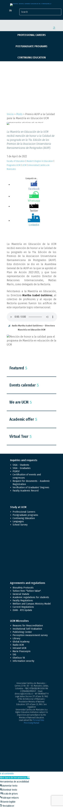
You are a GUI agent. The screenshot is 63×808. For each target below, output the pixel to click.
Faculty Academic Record (25, 490)
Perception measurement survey (30, 635)
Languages (18, 521)
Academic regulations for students (31, 597)
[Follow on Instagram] (26, 673)
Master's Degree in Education (40, 161)
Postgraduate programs (31, 46)
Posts (19, 114)
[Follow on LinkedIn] (39, 673)
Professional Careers (31, 35)
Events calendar (22, 385)
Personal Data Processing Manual (34, 721)
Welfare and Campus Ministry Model (32, 603)
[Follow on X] (19, 673)
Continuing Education (31, 57)
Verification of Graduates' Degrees (31, 487)
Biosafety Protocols (23, 587)
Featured (16, 368)
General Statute (21, 594)
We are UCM (19, 402)
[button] (15, 777)
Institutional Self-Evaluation (27, 628)
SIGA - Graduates (22, 468)
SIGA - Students (21, 464)
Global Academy (21, 641)
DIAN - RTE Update (22, 610)
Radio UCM (18, 644)
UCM (24, 165)
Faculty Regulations (23, 600)
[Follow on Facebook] (12, 673)
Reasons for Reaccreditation (28, 625)
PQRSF (16, 471)
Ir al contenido (7, 773)
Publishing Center (22, 631)
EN (10, 10)
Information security (23, 660)
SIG (14, 654)
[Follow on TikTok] (46, 673)
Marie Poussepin (21, 651)
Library (16, 638)
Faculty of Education (16, 161)
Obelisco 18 (19, 657)
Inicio (10, 114)
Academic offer (21, 419)
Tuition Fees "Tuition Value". (27, 590)
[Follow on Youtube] (33, 673)
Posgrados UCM (13, 165)
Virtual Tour (18, 436)
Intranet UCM (19, 648)
